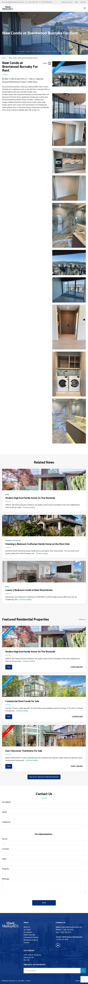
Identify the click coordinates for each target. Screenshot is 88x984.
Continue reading (29, 507)
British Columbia (29, 935)
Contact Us (60, 922)
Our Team (27, 930)
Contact (83, 2)
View (8, 667)
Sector (4, 839)
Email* (4, 812)
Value (4, 859)
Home (4, 58)
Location (5, 849)
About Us (27, 927)
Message (5, 879)
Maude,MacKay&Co (10, 8)
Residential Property (31, 940)
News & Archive (67, 2)
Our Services (28, 932)
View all (82, 619)
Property (5, 869)
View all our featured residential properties (44, 777)
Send (44, 903)
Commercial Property (31, 937)
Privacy (28, 981)
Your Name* (6, 802)
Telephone (6, 822)
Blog (76, 2)
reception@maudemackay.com (13, 2)
